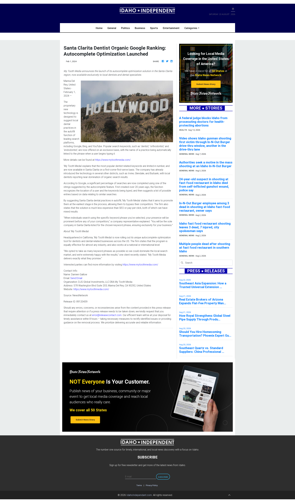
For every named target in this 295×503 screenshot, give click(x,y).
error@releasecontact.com (107, 315)
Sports (154, 28)
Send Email (76, 278)
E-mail (128, 476)
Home (100, 28)
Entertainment (171, 28)
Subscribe (163, 477)
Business (140, 28)
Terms (139, 485)
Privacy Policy (152, 485)
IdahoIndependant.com (139, 495)
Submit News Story (205, 84)
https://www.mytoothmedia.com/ (113, 159)
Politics (125, 28)
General (111, 28)
